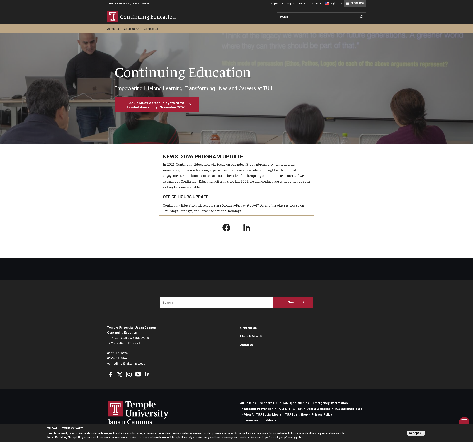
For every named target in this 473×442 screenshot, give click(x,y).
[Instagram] (129, 375)
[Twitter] (119, 375)
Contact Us (315, 3)
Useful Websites (318, 409)
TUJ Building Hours (348, 409)
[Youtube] (138, 375)
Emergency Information (330, 403)
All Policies (248, 403)
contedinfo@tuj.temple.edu (126, 363)
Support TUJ (276, 3)
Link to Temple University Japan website (144, 413)
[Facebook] (110, 375)
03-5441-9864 (117, 358)
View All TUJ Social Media (262, 414)
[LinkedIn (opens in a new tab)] (246, 228)
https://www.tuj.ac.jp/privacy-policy (282, 437)
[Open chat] (464, 422)
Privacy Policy (322, 414)
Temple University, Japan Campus (128, 3)
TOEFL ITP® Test (290, 409)
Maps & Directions (296, 3)
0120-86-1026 (117, 353)
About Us (113, 28)
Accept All (416, 433)
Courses (129, 28)
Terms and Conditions (260, 420)
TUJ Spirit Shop (296, 414)
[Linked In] (147, 375)
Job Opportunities (295, 403)
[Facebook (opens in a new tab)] (226, 228)
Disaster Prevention (258, 409)
